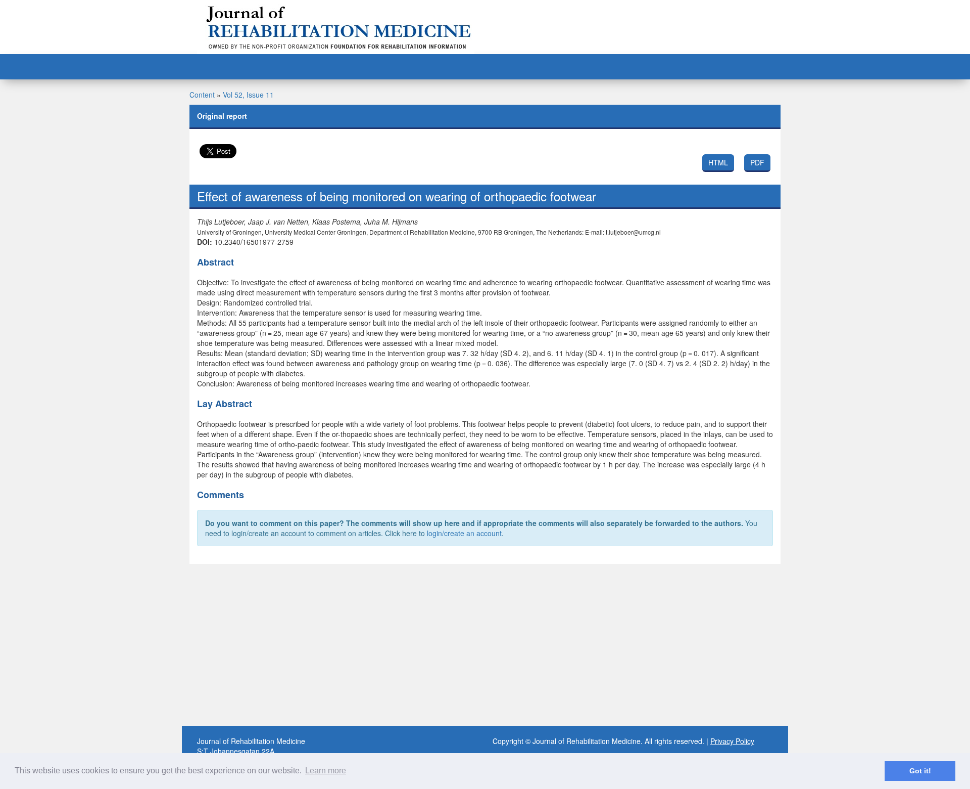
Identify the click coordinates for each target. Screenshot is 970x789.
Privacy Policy (732, 741)
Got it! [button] (920, 771)
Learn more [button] (325, 770)
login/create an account (464, 533)
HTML (718, 162)
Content (202, 95)
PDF (757, 162)
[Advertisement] (485, 645)
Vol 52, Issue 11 (248, 95)
